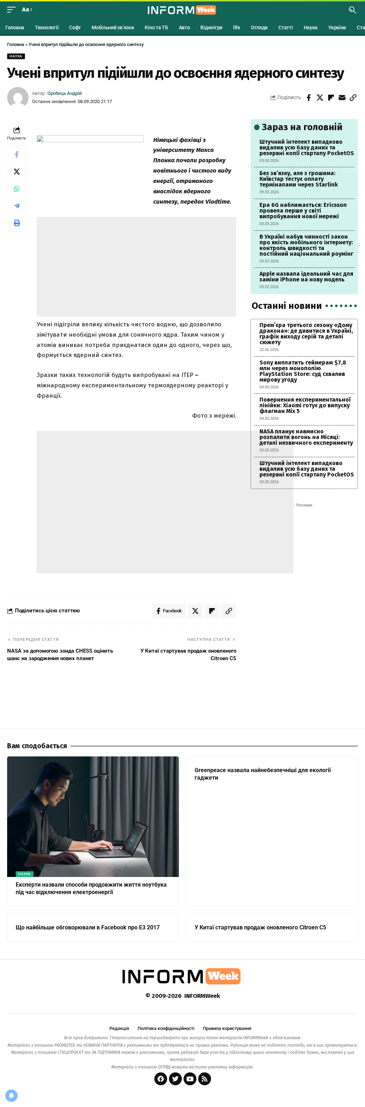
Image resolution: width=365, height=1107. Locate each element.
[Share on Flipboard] (331, 97)
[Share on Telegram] (16, 205)
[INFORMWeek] (182, 9)
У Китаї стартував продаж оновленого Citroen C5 (260, 927)
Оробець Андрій (64, 93)
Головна (15, 44)
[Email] (342, 97)
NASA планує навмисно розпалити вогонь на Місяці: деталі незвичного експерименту (306, 437)
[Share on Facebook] (309, 97)
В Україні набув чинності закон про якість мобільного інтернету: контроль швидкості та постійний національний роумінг (306, 245)
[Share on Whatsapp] (16, 188)
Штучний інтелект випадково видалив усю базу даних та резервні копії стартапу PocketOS (306, 147)
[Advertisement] (136, 267)
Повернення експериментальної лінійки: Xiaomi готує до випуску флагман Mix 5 (304, 405)
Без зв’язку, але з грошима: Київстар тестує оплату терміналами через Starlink (298, 179)
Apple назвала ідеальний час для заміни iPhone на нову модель (306, 276)
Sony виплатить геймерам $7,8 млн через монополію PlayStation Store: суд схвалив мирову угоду (302, 371)
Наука (16, 56)
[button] (13, 10)
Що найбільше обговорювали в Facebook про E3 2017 (88, 927)
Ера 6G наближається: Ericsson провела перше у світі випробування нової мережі (303, 210)
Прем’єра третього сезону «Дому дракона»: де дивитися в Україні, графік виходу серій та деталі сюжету (306, 334)
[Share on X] (320, 97)
